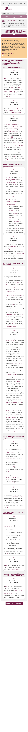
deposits (6, 159)
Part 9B (17, 282)
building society (19, 151)
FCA (12, 87)
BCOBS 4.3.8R (14, 496)
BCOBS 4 (5, 22)
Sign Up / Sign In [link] (18, 8)
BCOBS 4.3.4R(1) (10, 452)
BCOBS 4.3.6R (9, 410)
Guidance (7, 53)
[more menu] (26, 8)
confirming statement (11, 196)
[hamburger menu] (2, 9)
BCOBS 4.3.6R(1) (10, 340)
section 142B (16, 142)
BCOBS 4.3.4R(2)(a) (11, 466)
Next (17, 603)
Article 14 (6, 78)
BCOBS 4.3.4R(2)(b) (11, 477)
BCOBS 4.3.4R (14, 277)
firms (15, 156)
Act (17, 136)
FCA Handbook (12, 20)
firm (18, 108)
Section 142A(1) (8, 137)
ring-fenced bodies (17, 363)
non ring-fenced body (9, 91)
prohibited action (10, 314)
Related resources (9, 55)
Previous (10, 603)
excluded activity (10, 295)
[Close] (25, 1)
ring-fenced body (13, 131)
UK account (12, 210)
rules (19, 87)
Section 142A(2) (19, 145)
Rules (14, 53)
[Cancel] (26, 38)
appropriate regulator (11, 374)
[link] (8, 8)
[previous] (7, 35)
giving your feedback (13, 5)
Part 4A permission (16, 126)
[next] (20, 35)
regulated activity (15, 128)
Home (3, 20)
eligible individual (10, 458)
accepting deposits (9, 129)
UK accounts (13, 159)
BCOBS (21, 20)
